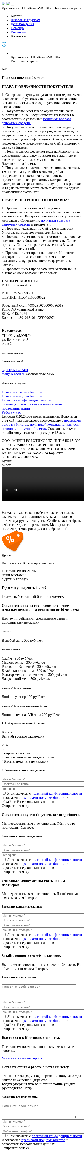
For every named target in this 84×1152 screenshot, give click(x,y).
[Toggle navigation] (12, 5)
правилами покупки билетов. (24, 428)
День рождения (22, 24)
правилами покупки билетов (43, 797)
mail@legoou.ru (13, 374)
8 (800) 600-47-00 (15, 370)
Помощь (17, 28)
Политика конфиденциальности (26, 400)
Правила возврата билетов (22, 392)
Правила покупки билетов (22, 396)
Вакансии (18, 32)
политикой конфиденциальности (55, 424)
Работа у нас (11, 412)
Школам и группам (25, 20)
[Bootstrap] (6, 4)
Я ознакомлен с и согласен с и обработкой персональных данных (42, 797)
